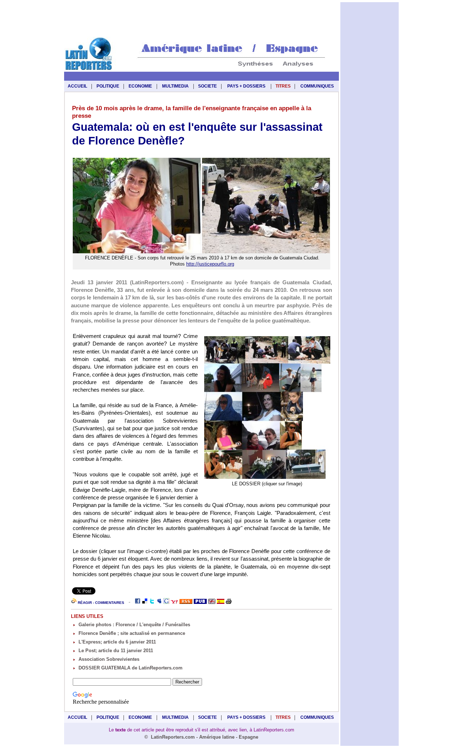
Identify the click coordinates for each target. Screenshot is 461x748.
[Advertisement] (201, 19)
